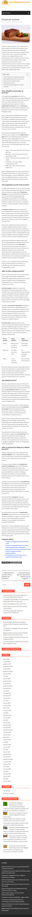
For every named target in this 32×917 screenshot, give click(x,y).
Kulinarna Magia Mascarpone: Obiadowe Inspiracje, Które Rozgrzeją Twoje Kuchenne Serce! (15, 624)
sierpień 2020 (7, 764)
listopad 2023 (7, 683)
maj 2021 (5, 742)
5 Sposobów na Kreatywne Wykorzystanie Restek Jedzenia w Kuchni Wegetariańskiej (18, 551)
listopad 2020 (7, 757)
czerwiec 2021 (7, 739)
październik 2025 (8, 666)
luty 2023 (5, 700)
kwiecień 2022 (7, 715)
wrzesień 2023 (7, 688)
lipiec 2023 (6, 691)
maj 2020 (5, 771)
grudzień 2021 (7, 725)
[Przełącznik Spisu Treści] (27, 74)
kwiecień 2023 (7, 695)
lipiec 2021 (6, 737)
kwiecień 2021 (7, 744)
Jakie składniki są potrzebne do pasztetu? (14, 77)
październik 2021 (8, 730)
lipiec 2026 (6, 659)
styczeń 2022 (6, 722)
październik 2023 (8, 686)
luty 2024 (5, 676)
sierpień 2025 (7, 669)
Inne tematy (6, 791)
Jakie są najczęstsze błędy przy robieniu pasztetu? (14, 85)
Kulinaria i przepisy (16, 562)
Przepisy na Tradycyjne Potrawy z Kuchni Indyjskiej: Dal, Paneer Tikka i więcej (15, 815)
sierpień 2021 (7, 735)
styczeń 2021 (6, 752)
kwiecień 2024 (7, 674)
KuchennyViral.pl (18, 22)
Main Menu (7, 13)
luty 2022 (5, 720)
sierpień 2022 (7, 705)
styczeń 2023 (6, 703)
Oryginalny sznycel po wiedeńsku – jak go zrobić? (15, 897)
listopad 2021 (7, 727)
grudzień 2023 (7, 681)
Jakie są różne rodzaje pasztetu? (12, 81)
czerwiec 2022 (7, 710)
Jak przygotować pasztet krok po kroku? (14, 79)
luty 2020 (5, 779)
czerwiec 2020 (7, 769)
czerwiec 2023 (7, 693)
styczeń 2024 (6, 678)
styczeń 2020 (6, 781)
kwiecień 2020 (7, 774)
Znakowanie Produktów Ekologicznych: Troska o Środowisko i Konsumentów (17, 804)
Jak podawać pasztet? (9, 83)
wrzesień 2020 (7, 761)
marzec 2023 (6, 698)
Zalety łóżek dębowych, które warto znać (14, 604)
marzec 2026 (6, 661)
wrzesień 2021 (7, 732)
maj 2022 (5, 713)
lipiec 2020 (6, 766)
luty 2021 (5, 749)
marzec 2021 (6, 747)
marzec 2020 (6, 776)
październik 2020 (8, 759)
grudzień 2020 (7, 754)
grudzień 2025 (7, 664)
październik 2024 (8, 671)
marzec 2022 (6, 718)
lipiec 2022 (6, 708)
